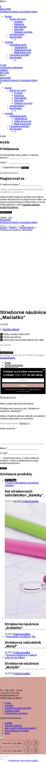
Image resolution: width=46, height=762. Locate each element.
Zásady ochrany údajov (23, 391)
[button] (23, 371)
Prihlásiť (23, 385)
